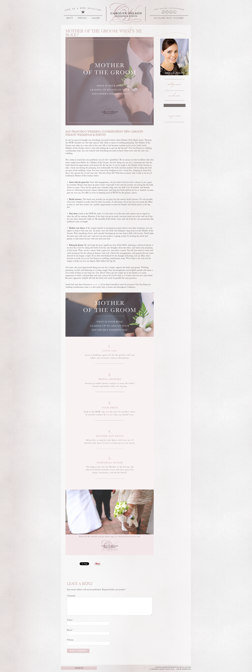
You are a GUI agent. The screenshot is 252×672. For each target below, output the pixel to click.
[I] (174, 12)
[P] (171, 12)
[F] (163, 12)
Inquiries (174, 117)
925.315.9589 (186, 667)
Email (70, 630)
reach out (96, 285)
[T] (167, 12)
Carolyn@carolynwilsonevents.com (168, 667)
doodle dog (186, 669)
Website (70, 640)
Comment (71, 596)
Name (70, 620)
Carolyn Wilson (126, 14)
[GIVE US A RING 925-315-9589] (83, 9)
